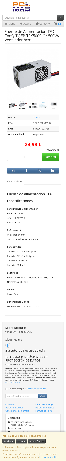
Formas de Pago (43, 410)
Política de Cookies (48, 457)
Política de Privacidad (12, 382)
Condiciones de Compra (17, 410)
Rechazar (21, 441)
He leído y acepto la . (28, 388)
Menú (11, 23)
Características (14, 181)
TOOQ (36, 117)
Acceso (27, 23)
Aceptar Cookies (36, 441)
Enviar (42, 396)
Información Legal (44, 404)
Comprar (50, 157)
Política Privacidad (14, 407)
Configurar (9, 441)
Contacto (44, 23)
